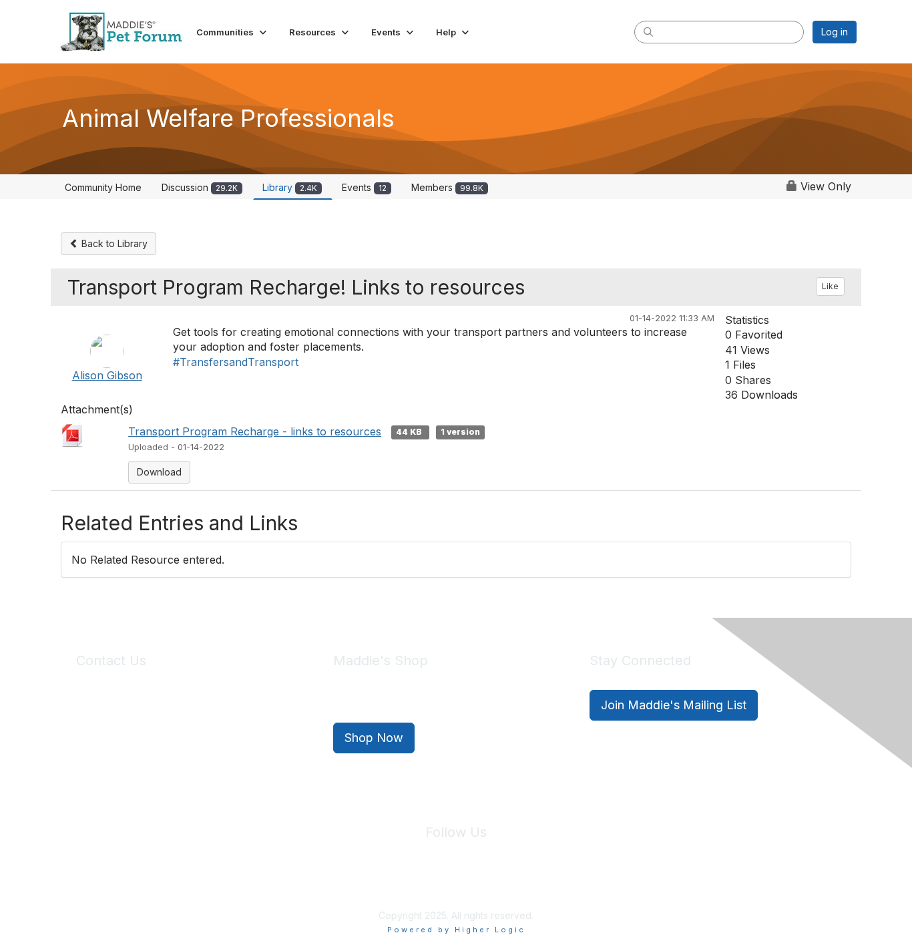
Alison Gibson (107, 375)
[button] (232, 32)
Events (364, 187)
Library (289, 187)
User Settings (554, 884)
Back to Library (113, 243)
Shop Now (374, 738)
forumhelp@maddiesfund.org (170, 729)
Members (447, 187)
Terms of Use (485, 884)
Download (159, 472)
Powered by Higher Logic (456, 929)
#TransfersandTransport (235, 362)
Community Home (103, 187)
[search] (648, 31)
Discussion (200, 187)
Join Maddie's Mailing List (673, 705)
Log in (834, 31)
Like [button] (830, 286)
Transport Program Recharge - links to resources (254, 431)
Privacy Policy (415, 884)
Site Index (351, 884)
